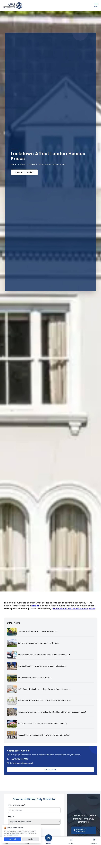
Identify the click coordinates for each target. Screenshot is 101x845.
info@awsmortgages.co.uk (21, 763)
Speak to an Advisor (24, 172)
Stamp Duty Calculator (81, 830)
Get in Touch (50, 769)
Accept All (12, 839)
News (22, 164)
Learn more (14, 835)
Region (11, 816)
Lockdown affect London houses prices (74, 608)
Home (14, 164)
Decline (30, 839)
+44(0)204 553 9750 (19, 759)
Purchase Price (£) (16, 805)
